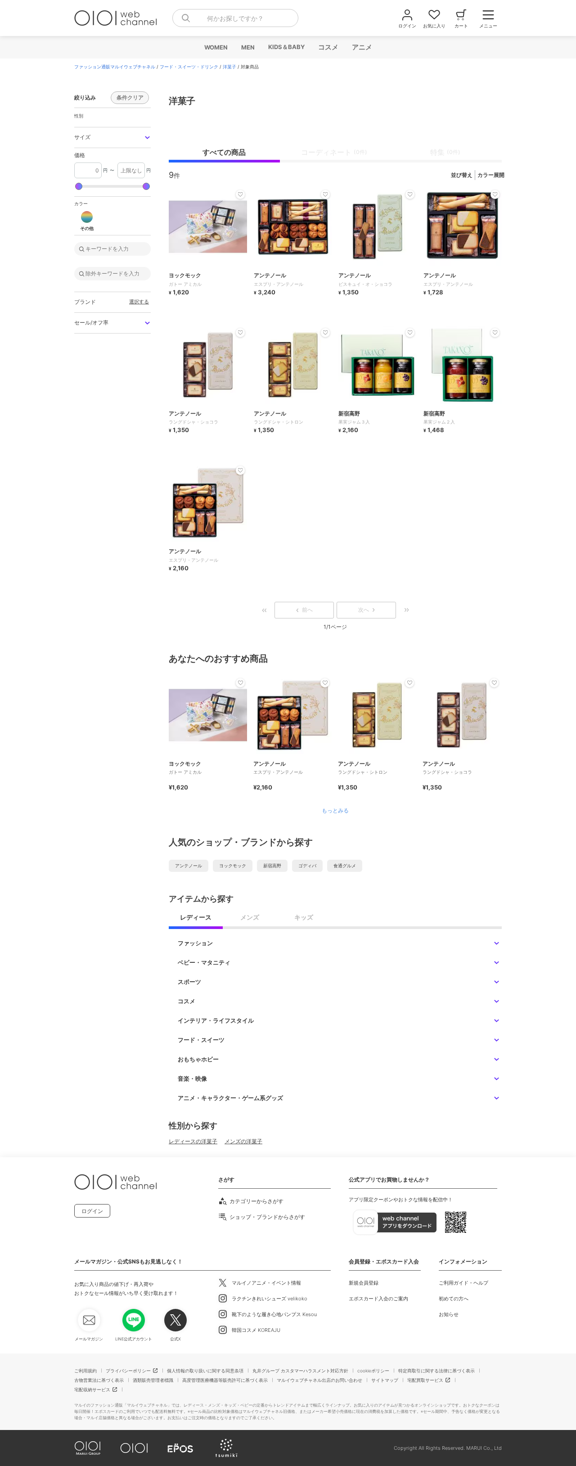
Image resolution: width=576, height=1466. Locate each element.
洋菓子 (229, 66)
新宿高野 (272, 865)
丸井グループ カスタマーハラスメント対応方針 (300, 1370)
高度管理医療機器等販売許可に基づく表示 (225, 1380)
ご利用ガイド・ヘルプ (463, 1283)
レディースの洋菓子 (193, 1141)
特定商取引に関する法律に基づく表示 (436, 1370)
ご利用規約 (85, 1370)
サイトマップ (384, 1380)
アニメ (361, 47)
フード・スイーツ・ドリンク (189, 66)
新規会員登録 (363, 1283)
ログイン (92, 1211)
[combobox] (235, 18)
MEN (247, 47)
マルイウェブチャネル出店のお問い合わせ (319, 1380)
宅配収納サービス (92, 1389)
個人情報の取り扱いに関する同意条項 (205, 1370)
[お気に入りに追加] (240, 682)
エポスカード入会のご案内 (378, 1298)
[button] (112, 137)
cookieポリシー (373, 1370)
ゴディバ (307, 865)
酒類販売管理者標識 (153, 1380)
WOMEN (215, 47)
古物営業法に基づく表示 (99, 1380)
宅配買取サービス (425, 1380)
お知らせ (449, 1314)
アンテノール (188, 865)
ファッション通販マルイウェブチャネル (114, 66)
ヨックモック (232, 865)
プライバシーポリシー (128, 1370)
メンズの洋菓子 (243, 1141)
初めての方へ (453, 1298)
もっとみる (335, 810)
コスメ (328, 47)
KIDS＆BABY (286, 46)
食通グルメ (344, 865)
